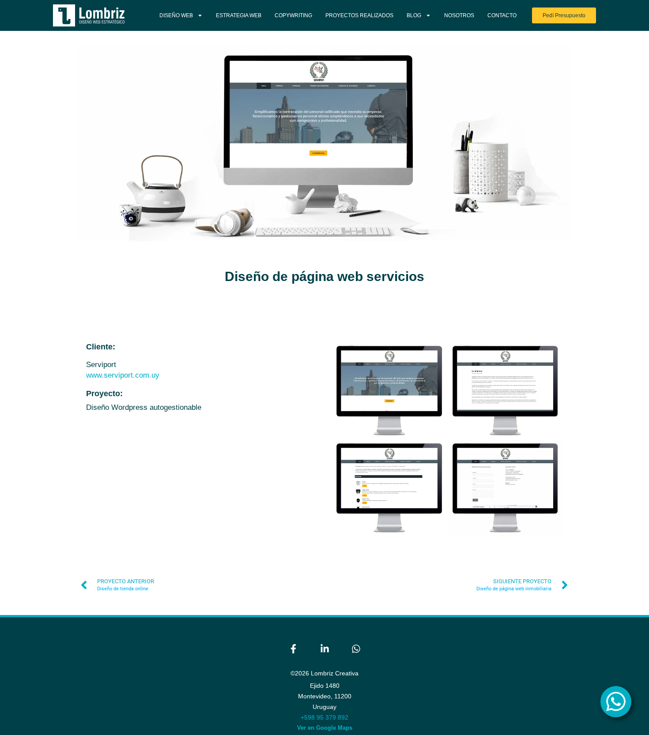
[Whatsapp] (356, 648)
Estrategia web (238, 15)
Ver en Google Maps (324, 727)
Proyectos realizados (359, 15)
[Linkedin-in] (324, 648)
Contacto (502, 15)
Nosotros (459, 15)
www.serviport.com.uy (122, 375)
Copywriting (293, 15)
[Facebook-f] (293, 648)
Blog (414, 15)
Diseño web (176, 15)
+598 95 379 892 (324, 717)
